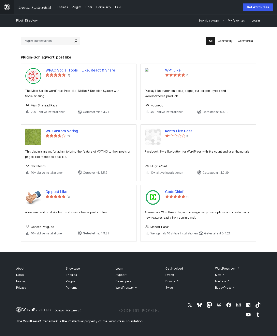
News (20, 274)
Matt (220, 274)
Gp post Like (56, 192)
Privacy (21, 287)
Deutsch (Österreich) (68, 310)
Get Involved (174, 268)
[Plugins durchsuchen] (76, 41)
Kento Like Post (178, 131)
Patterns (71, 287)
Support (121, 274)
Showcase (73, 268)
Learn (119, 268)
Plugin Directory (27, 20)
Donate (172, 281)
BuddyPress (225, 287)
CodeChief (174, 192)
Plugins (70, 281)
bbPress (222, 281)
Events (170, 274)
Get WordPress (258, 7)
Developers (123, 281)
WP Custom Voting (61, 131)
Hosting (21, 281)
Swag (170, 287)
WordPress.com (227, 268)
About (20, 268)
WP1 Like (173, 70)
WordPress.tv (126, 287)
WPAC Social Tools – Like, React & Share (80, 70)
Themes (71, 274)
